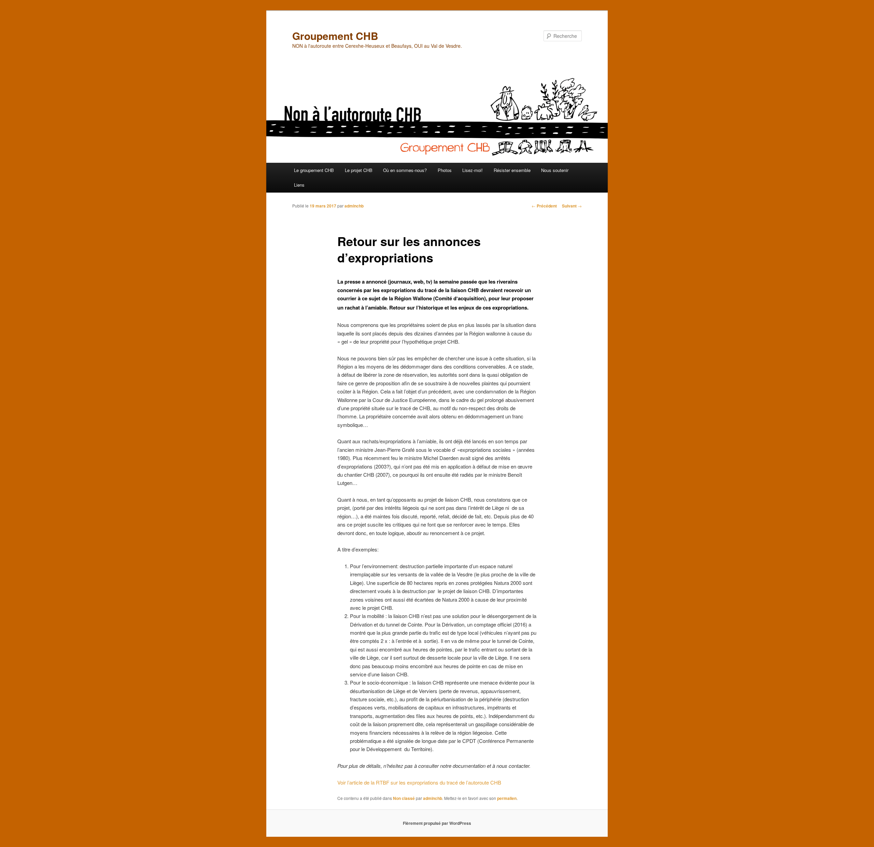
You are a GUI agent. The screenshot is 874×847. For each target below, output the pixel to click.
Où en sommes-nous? (405, 170)
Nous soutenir (554, 170)
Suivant (572, 206)
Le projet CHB (358, 170)
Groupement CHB (335, 35)
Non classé (404, 798)
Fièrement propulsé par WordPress (437, 823)
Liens (299, 185)
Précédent (544, 206)
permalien (507, 798)
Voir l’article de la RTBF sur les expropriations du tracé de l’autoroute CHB (419, 782)
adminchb (354, 206)
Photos (445, 170)
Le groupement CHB (314, 170)
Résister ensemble (512, 170)
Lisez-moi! (472, 170)
